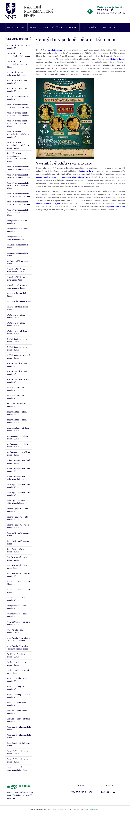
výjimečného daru (85, 171)
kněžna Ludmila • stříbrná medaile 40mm (18, 429)
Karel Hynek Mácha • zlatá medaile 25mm (18, 485)
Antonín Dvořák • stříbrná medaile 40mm (18, 380)
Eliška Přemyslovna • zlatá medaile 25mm (18, 461)
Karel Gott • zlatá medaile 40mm (18, 542)
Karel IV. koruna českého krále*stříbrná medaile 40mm (17, 123)
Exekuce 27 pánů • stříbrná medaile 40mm (18, 720)
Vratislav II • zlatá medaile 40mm (18, 590)
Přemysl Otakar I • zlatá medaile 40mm (17, 615)
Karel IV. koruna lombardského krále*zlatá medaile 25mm (18, 145)
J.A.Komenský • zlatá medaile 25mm (16, 316)
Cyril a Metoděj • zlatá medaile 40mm (16, 663)
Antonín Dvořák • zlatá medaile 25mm (17, 364)
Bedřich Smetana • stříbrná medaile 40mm (18, 356)
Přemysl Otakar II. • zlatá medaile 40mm (18, 230)
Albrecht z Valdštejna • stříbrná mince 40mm (17, 286)
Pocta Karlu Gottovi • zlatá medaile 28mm (18, 46)
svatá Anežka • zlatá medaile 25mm (16, 631)
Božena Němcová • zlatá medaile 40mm (17, 518)
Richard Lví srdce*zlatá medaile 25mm (17, 89)
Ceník (45, 27)
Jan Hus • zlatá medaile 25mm (17, 294)
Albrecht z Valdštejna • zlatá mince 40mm (17, 278)
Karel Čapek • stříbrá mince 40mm (19, 744)
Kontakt (108, 27)
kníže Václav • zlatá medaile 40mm (15, 396)
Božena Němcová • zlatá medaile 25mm (17, 510)
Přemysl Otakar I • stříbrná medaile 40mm (18, 623)
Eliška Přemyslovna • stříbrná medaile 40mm (17, 477)
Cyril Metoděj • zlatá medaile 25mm (16, 655)
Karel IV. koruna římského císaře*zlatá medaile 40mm (18, 176)
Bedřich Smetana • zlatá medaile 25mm (17, 340)
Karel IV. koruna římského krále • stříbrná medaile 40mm (18, 213)
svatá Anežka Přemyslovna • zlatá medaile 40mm (18, 639)
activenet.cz (95, 809)
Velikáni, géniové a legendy (48, 203)
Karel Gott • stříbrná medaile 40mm (16, 550)
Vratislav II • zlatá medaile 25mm (18, 582)
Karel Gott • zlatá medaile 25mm (18, 534)
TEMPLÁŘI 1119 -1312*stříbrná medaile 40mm (17, 64)
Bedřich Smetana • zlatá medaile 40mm (17, 348)
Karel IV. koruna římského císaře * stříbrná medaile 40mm (18, 186)
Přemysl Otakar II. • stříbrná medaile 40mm (17, 238)
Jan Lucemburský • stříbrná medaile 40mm (18, 453)
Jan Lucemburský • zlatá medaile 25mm (17, 437)
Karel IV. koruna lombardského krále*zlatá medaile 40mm (18, 134)
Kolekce (21, 27)
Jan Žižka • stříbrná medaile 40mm (19, 262)
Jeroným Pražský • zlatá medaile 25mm (17, 679)
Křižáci (56, 27)
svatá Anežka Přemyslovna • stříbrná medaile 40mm (18, 647)
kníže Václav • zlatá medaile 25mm (15, 388)
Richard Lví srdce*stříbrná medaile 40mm (18, 97)
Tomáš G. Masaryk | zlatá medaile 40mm (17, 760)
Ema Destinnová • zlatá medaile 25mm (17, 558)
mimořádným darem (54, 50)
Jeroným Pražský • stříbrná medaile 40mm (18, 695)
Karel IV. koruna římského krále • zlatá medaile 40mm (18, 203)
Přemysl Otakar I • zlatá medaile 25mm (17, 607)
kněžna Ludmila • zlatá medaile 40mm (17, 421)
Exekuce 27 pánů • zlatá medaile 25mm (17, 703)
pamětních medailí (116, 206)
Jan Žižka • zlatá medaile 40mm (17, 254)
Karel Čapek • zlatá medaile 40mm (19, 736)
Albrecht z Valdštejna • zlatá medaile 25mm (17, 270)
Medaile (33, 27)
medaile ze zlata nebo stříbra (75, 177)
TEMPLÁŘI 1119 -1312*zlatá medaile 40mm (18, 54)
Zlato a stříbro (90, 27)
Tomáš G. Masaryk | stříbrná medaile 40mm (17, 768)
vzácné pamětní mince (46, 177)
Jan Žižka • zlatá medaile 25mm (17, 246)
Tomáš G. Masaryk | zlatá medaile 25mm (17, 752)
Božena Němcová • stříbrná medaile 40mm (18, 526)
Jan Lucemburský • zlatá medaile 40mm (17, 445)
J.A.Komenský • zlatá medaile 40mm (16, 324)
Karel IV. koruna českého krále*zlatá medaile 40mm (18, 114)
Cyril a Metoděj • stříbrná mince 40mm (18, 671)
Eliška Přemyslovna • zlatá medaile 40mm (18, 469)
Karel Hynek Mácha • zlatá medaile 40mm (18, 493)
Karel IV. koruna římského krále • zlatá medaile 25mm (18, 195)
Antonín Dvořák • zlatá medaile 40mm (17, 372)
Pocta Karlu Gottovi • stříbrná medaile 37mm (16, 73)
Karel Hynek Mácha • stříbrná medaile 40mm (17, 502)
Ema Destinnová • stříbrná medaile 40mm (18, 574)
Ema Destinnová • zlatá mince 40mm (17, 566)
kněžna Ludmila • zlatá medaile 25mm (17, 413)
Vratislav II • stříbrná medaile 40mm (16, 598)
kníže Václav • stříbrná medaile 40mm (16, 405)
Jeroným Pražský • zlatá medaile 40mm (17, 687)
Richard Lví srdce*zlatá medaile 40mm (17, 81)
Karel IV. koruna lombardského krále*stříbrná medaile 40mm (16, 157)
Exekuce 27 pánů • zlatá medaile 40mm (17, 712)
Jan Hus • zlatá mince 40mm (19, 301)
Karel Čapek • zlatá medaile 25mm (19, 728)
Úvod (10, 27)
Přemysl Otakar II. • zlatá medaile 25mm (18, 221)
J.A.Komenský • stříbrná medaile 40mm (17, 332)
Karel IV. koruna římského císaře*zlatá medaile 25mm (18, 168)
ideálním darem (117, 59)
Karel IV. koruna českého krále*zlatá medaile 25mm (18, 106)
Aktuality (72, 27)
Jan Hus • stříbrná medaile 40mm (18, 308)
